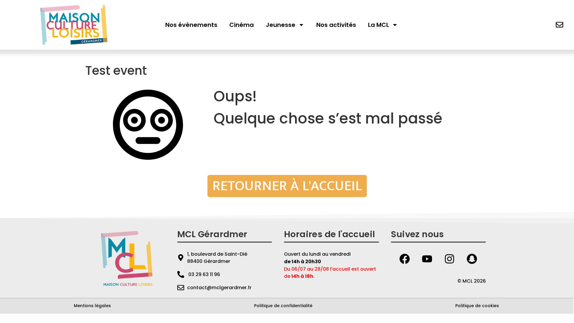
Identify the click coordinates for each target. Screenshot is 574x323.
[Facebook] (404, 259)
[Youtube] (427, 259)
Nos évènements (191, 25)
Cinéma (241, 25)
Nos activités (336, 25)
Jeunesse (280, 25)
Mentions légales (92, 306)
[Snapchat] (472, 259)
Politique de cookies (477, 306)
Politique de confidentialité (283, 306)
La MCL (378, 25)
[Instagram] (449, 259)
